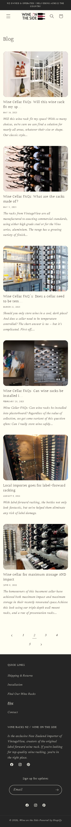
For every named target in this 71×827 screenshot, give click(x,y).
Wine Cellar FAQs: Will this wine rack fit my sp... (34, 104)
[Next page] (41, 644)
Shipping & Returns (20, 675)
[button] (8, 16)
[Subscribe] (57, 790)
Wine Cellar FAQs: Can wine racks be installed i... (33, 393)
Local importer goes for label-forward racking (34, 488)
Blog (10, 703)
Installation (15, 684)
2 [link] (34, 635)
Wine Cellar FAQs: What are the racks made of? (34, 199)
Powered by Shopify (50, 820)
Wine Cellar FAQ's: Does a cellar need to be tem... (34, 299)
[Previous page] (11, 635)
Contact (13, 712)
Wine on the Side (29, 820)
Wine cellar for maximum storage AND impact (34, 577)
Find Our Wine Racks (22, 694)
